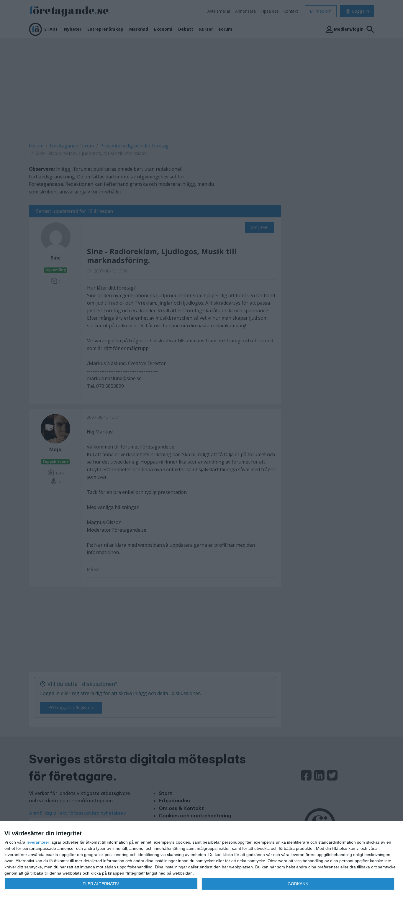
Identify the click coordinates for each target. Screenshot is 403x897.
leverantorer (38, 842)
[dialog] (201, 859)
